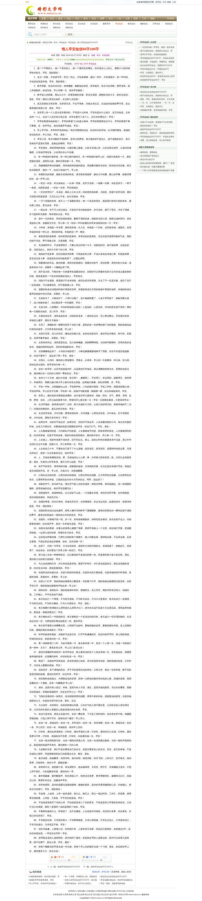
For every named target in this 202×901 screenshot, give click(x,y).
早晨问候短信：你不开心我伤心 (78, 883)
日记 (77, 18)
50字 (86, 64)
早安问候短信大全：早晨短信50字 (154, 69)
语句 (85, 18)
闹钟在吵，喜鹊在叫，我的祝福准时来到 (157, 133)
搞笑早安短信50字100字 (101, 867)
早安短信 (119, 24)
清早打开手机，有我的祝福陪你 (153, 54)
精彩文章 (73, 894)
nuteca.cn (100, 898)
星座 (136, 18)
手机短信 (63, 42)
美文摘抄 (97, 894)
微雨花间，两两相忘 (148, 152)
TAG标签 (170, 18)
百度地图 (90, 891)
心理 (127, 18)
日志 (69, 18)
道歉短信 (69, 27)
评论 (98, 55)
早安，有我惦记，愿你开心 (151, 73)
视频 (152, 18)
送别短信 (44, 27)
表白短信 (56, 24)
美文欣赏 (105, 894)
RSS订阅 (121, 891)
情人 (82, 64)
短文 (94, 18)
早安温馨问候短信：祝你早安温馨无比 (117, 880)
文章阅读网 (57, 894)
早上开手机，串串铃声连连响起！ (43, 883)
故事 (102, 18)
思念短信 (81, 24)
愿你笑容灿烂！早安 (148, 126)
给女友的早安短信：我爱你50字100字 (156, 65)
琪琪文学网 (47, 42)
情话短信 (69, 24)
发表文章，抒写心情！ (101, 872)
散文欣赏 (89, 894)
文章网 (65, 894)
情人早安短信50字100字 (87, 42)
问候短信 (32, 27)
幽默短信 (144, 24)
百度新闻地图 (101, 891)
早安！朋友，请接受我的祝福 (113, 883)
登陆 (164, 2)
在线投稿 (106, 55)
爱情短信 (32, 24)
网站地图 (112, 891)
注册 (174, 2)
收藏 (93, 55)
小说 (119, 18)
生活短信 (94, 24)
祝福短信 (169, 24)
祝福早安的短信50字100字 (69, 867)
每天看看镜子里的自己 (149, 156)
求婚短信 (44, 24)
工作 (144, 18)
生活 (110, 18)
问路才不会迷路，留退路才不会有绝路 (156, 122)
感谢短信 (56, 27)
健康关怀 (106, 24)
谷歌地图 (81, 891)
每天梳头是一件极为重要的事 (152, 167)
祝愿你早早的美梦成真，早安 (41, 880)
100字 (76, 64)
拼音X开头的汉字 (147, 159)
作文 (52, 18)
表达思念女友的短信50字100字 (114, 876)
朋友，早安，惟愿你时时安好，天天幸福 (157, 99)
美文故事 (81, 894)
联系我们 (72, 891)
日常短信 (156, 24)
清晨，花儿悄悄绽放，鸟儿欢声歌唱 (155, 140)
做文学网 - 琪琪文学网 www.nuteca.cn (125, 894)
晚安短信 (131, 24)
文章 (27, 2)
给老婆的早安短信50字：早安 (152, 80)
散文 (60, 18)
